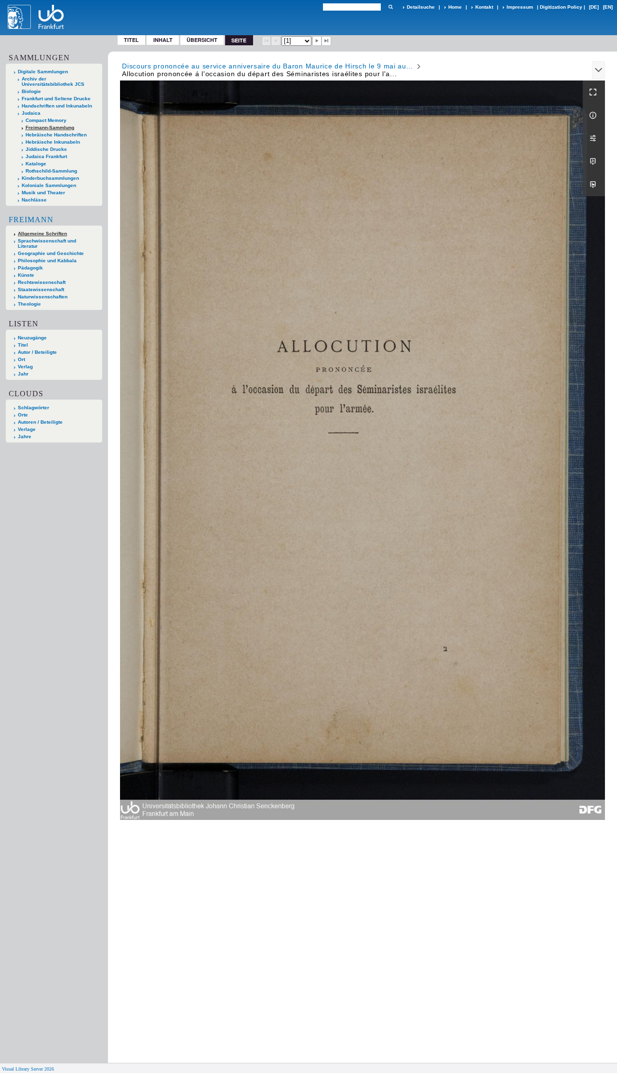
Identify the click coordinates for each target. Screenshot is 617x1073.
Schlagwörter (33, 407)
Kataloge (36, 163)
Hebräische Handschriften (56, 134)
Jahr (23, 373)
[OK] (390, 7)
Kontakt (484, 7)
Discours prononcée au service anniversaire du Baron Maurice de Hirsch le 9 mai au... (267, 66)
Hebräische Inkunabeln (53, 142)
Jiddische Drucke (46, 149)
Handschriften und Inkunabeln (57, 105)
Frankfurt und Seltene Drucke (56, 98)
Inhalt (163, 39)
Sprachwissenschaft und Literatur (47, 243)
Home (455, 7)
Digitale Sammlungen (43, 71)
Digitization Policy (561, 7)
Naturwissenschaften (42, 296)
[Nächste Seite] (317, 41)
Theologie (29, 304)
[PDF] (594, 161)
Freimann (31, 219)
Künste (26, 275)
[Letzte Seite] (326, 41)
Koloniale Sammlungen (49, 185)
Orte (23, 414)
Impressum (520, 7)
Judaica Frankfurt (46, 156)
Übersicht (202, 39)
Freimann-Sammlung (50, 127)
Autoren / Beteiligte (40, 422)
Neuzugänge (32, 337)
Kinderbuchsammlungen (50, 178)
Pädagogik (30, 267)
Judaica (31, 113)
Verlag (25, 366)
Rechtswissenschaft (42, 282)
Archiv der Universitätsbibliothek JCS (53, 81)
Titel (131, 39)
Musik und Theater (43, 192)
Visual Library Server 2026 (28, 1069)
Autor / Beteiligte (37, 352)
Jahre (24, 436)
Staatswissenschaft (41, 289)
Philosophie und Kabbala (47, 260)
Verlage (27, 429)
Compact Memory (46, 120)
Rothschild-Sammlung (51, 171)
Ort (21, 359)
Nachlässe (34, 199)
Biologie (31, 91)
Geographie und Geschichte (51, 253)
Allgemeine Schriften (42, 233)
